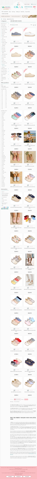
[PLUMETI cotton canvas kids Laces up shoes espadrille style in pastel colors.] (16, 116)
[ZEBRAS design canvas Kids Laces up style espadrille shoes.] (16, 178)
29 (6, 95)
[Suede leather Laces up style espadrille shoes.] (16, 137)
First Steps (13, 11)
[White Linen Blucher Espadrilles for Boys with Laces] (30, 34)
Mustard (3, 168)
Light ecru (3, 161)
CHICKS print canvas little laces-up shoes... (16, 166)
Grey (2, 127)
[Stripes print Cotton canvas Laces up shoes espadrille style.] (16, 362)
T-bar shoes (4, 55)
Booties (3, 35)
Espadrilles (3, 30)
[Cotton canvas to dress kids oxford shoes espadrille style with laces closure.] (30, 178)
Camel (3, 135)
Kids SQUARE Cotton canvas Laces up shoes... (30, 146)
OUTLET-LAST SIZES (5, 13)
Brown (3, 138)
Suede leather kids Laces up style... (29, 104)
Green (3, 118)
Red (2, 121)
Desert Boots (4, 57)
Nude (3, 165)
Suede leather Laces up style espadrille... (16, 145)
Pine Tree (3, 178)
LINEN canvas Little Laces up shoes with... (29, 125)
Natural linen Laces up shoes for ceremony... (30, 289)
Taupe (3, 152)
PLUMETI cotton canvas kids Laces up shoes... (16, 125)
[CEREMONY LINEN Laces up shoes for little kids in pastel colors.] (30, 321)
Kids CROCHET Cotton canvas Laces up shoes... (29, 207)
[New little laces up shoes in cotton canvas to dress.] (30, 219)
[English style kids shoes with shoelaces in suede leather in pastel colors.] (30, 54)
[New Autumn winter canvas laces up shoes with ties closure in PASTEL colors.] (16, 342)
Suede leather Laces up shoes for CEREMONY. (29, 269)
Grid (33, 25)
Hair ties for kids (4, 29)
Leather (3, 142)
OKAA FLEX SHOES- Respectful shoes (4, 53)
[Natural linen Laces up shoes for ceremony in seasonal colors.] (30, 280)
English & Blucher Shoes (4, 65)
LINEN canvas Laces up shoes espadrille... (16, 289)
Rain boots (3, 39)
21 (6, 90)
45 (2, 108)
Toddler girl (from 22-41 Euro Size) (4, 69)
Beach (3, 58)
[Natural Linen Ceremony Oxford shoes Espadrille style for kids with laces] (30, 75)
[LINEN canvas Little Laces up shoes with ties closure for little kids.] (30, 116)
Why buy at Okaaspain (5, 193)
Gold (2, 122)
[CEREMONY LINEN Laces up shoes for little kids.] (16, 260)
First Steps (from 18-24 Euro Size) (4, 27)
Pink (2, 126)
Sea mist (3, 186)
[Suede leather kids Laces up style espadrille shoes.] (30, 95)
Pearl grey (3, 134)
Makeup (3, 182)
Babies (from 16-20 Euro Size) (4, 24)
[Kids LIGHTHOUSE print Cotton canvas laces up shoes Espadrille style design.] (16, 219)
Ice (2, 174)
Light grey (3, 164)
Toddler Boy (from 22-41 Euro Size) (4, 72)
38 (2, 103)
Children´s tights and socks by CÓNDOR (4, 44)
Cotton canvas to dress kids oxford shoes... (29, 186)
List (35, 25)
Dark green (3, 130)
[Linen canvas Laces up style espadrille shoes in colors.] (16, 75)
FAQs (2, 198)
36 (2, 102)
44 (6, 107)
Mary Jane (3, 46)
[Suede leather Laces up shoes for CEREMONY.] (30, 260)
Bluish (3, 176)
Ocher (3, 143)
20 (2, 90)
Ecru (2, 147)
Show (11, 24)
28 (2, 95)
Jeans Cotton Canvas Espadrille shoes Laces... (30, 372)
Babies (10, 11)
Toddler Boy (22, 11)
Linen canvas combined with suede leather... (16, 207)
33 (2, 99)
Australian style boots (4, 37)
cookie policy (23, 471)
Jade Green (3, 177)
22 (2, 91)
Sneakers (3, 67)
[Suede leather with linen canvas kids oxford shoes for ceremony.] (16, 95)
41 (6, 104)
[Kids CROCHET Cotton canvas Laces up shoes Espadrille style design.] (30, 198)
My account (34, 4)
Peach (3, 181)
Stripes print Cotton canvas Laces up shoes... (16, 371)
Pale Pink (3, 185)
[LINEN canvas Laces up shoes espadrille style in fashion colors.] (16, 280)
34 (6, 99)
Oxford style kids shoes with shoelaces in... (29, 248)
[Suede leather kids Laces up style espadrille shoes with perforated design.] (30, 157)
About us (3, 191)
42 (6, 106)
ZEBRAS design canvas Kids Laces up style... (16, 186)
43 (2, 107)
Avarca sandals (4, 32)
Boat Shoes (3, 49)
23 (6, 91)
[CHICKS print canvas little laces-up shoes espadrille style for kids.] (16, 157)
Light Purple (3, 112)
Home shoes (4, 61)
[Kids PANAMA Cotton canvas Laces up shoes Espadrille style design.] (16, 321)
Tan (2, 151)
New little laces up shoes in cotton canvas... (29, 227)
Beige (3, 125)
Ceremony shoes (4, 62)
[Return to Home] (1, 19)
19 (6, 98)
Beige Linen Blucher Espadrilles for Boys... (16, 63)
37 (6, 102)
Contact (3, 201)
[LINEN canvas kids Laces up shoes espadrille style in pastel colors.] (30, 342)
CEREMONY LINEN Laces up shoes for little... (30, 330)
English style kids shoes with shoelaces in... (29, 63)
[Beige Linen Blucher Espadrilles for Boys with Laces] (16, 54)
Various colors (4, 172)
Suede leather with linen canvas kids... (16, 104)
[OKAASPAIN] (18, 4)
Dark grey (3, 155)
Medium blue (4, 156)
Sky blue (3, 113)
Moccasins (3, 48)
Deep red (3, 131)
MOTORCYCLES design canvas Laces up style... (16, 248)
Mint (2, 169)
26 (2, 94)
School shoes (4, 41)
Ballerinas (3, 33)
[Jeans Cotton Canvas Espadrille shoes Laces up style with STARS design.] (30, 362)
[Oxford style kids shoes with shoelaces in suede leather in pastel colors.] (30, 239)
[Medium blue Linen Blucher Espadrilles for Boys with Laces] (16, 34)
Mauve (3, 144)
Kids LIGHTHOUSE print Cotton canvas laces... (16, 228)
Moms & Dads (27, 11)
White (3, 117)
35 (2, 106)
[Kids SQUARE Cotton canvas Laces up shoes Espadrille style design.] (30, 137)
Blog (2, 205)
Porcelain (3, 159)
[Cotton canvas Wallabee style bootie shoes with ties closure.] (16, 301)
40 (2, 104)
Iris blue (3, 139)
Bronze (3, 114)
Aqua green (3, 160)
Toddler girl (18, 11)
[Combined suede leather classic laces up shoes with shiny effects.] (30, 301)
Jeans (3, 148)
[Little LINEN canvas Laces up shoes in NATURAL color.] (16, 383)
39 (6, 103)
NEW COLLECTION (5, 11)
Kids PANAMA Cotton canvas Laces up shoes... (16, 331)
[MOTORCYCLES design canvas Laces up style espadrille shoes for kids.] (16, 239)
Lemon (3, 173)
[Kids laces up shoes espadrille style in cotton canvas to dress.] (30, 383)
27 (6, 94)
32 (2, 98)
